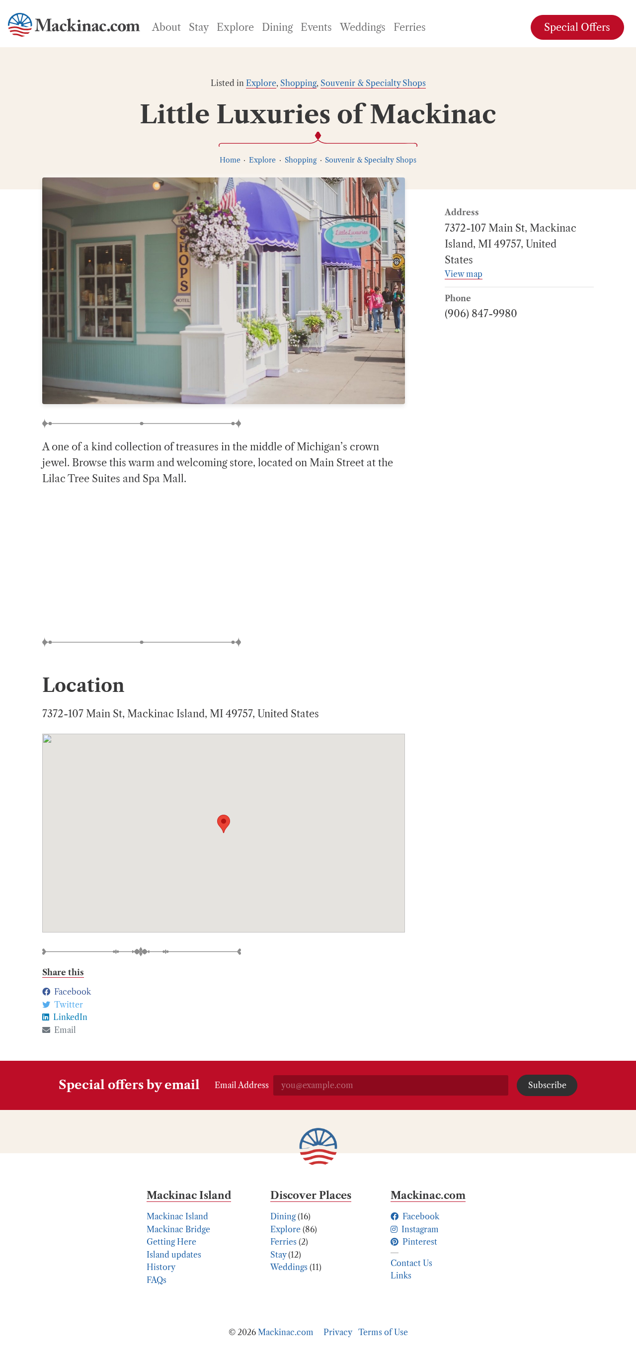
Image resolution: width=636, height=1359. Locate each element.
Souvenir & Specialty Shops (373, 83)
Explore (261, 83)
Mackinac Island (177, 1216)
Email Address (242, 1085)
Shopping (298, 83)
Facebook (419, 1216)
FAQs (156, 1280)
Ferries (283, 1242)
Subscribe (547, 1085)
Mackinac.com (286, 1332)
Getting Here (171, 1242)
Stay (278, 1255)
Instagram (419, 1229)
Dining (283, 1216)
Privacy (337, 1332)
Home (230, 160)
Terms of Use (383, 1332)
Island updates (174, 1255)
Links (401, 1275)
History (161, 1267)
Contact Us (411, 1263)
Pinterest (418, 1242)
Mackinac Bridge (178, 1229)
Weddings (289, 1267)
